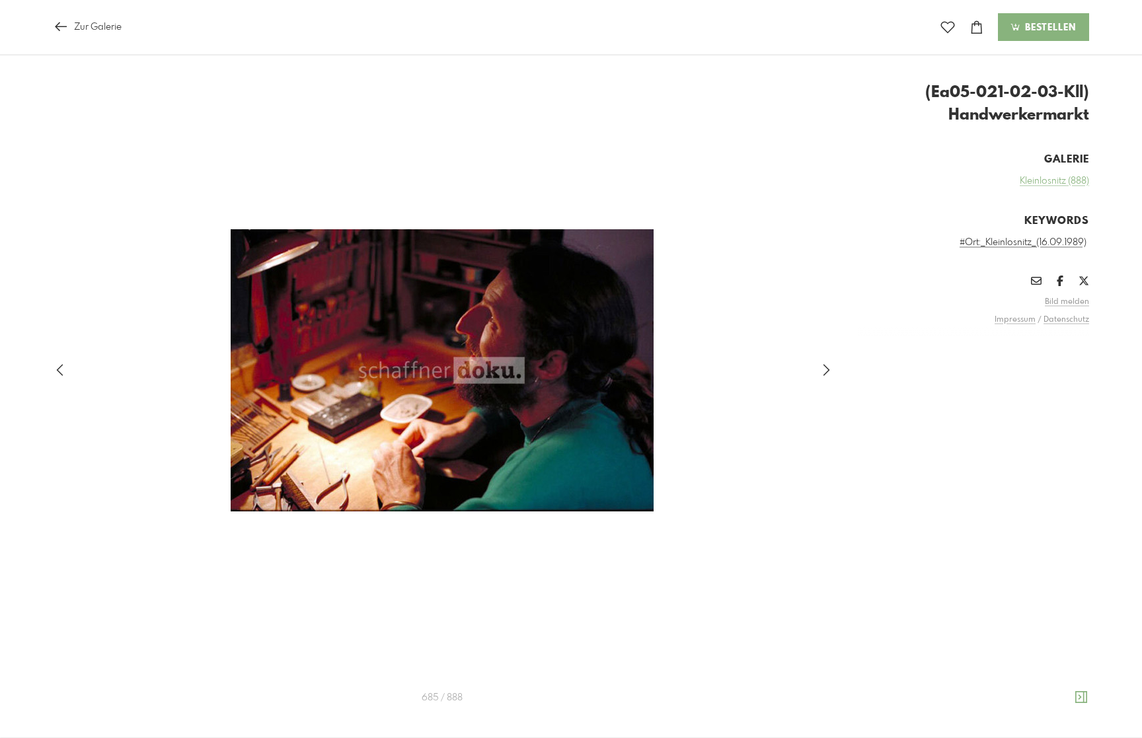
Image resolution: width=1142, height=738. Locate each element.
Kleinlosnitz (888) (1054, 181)
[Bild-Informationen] (1081, 697)
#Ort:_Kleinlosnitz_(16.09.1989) (1023, 242)
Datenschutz (1066, 320)
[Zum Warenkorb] (977, 27)
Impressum (1015, 320)
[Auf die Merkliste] (948, 27)
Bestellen (1049, 27)
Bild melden (1067, 302)
